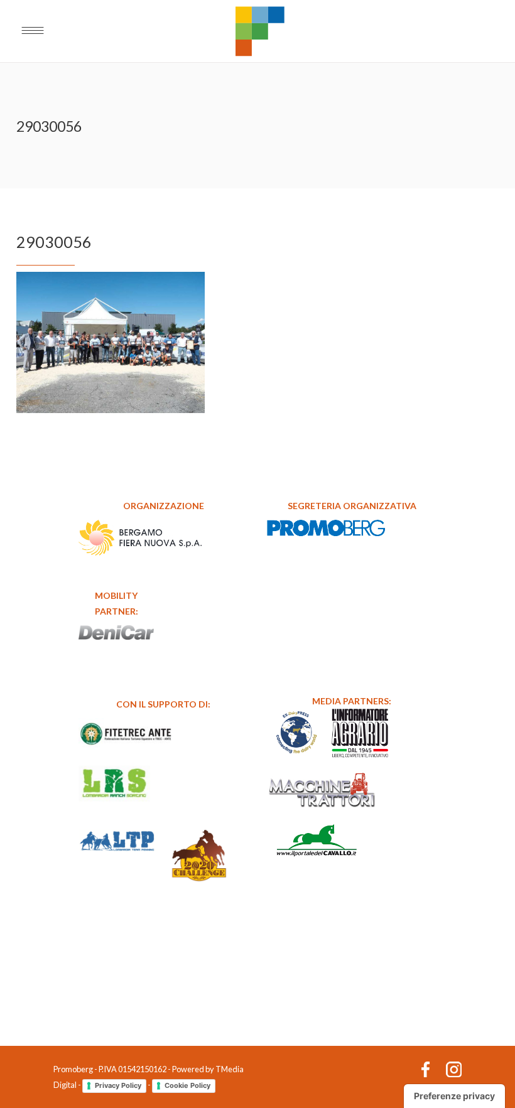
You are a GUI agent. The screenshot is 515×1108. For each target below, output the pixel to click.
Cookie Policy (187, 1085)
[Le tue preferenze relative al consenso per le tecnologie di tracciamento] (454, 1096)
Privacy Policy (118, 1085)
